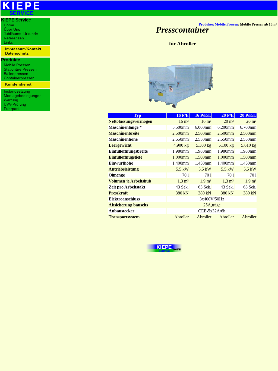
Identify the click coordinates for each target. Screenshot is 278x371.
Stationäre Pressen (20, 69)
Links (8, 42)
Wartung (11, 100)
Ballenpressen (16, 73)
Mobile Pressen (17, 65)
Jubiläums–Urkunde (21, 34)
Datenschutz (17, 53)
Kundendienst (18, 84)
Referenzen (14, 38)
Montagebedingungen (23, 95)
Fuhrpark (12, 108)
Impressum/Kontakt (23, 49)
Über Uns (12, 29)
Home (9, 25)
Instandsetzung (17, 91)
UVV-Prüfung (15, 104)
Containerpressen (19, 78)
